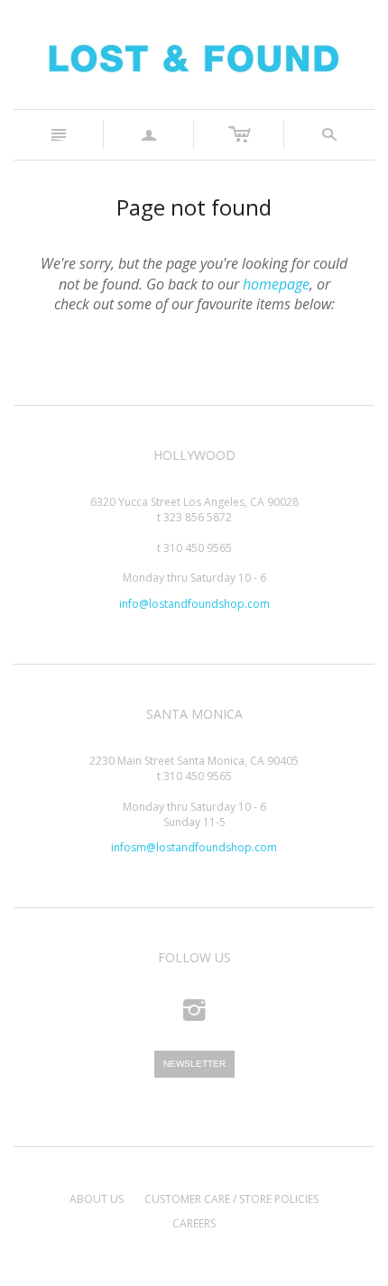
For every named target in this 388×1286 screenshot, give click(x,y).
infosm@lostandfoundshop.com (194, 847)
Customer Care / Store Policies (231, 1199)
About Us (96, 1199)
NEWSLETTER (194, 1064)
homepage (276, 284)
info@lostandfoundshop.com (194, 603)
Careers (194, 1223)
